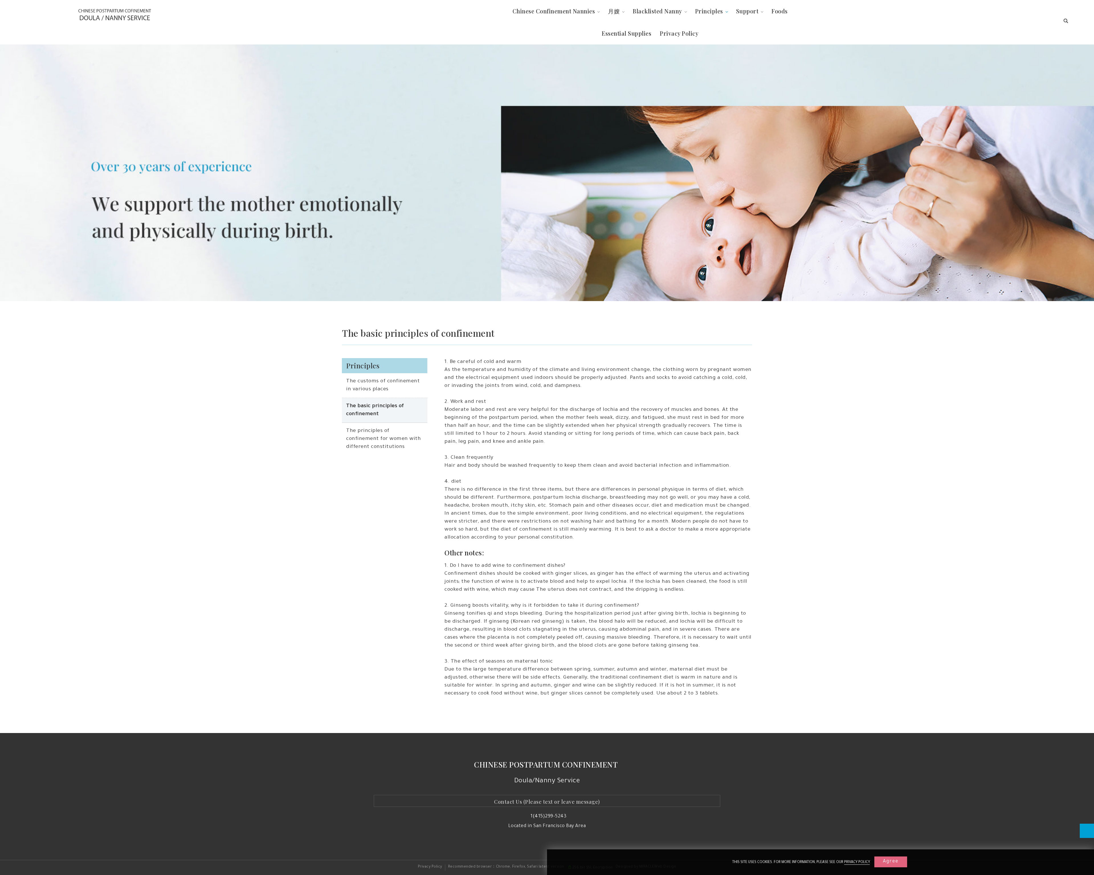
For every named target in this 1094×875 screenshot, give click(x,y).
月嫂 (614, 11)
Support (747, 11)
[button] (1066, 22)
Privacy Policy (857, 862)
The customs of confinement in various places (383, 385)
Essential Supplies (626, 33)
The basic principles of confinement (375, 410)
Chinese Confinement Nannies (554, 11)
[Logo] (114, 14)
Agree (891, 861)
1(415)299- (542, 816)
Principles (709, 11)
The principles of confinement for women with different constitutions (383, 439)
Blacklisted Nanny (657, 11)
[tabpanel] (547, 172)
